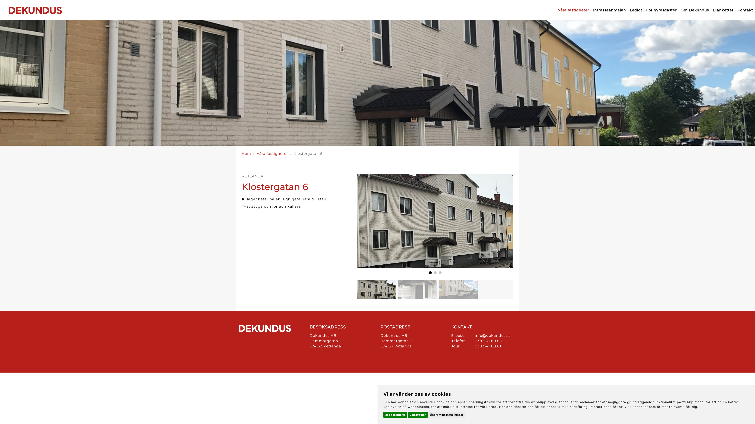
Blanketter (723, 10)
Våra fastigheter (573, 10)
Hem (246, 154)
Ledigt (636, 10)
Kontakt (745, 10)
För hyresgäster (661, 10)
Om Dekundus (695, 10)
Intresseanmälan (609, 10)
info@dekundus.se (493, 336)
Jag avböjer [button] (418, 414)
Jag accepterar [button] (395, 414)
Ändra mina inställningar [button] (446, 414)
